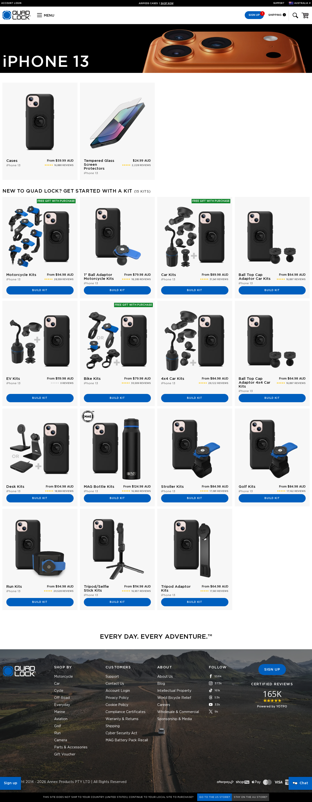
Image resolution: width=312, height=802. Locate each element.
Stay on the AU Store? (250, 797)
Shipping (275, 15)
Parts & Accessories (71, 747)
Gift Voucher (64, 754)
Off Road (62, 698)
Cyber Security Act (121, 733)
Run (57, 733)
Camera (60, 740)
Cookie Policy (117, 705)
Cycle (58, 691)
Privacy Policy (117, 698)
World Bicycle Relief (174, 698)
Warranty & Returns (122, 719)
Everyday (62, 705)
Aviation (61, 719)
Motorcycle (63, 676)
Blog (161, 683)
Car (57, 683)
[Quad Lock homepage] (16, 18)
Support (278, 3)
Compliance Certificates (126, 712)
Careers (163, 705)
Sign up (10, 783)
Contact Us (115, 683)
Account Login (118, 691)
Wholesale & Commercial (178, 712)
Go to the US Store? (214, 797)
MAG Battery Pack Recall (127, 740)
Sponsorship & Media (174, 719)
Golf (57, 726)
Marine (59, 712)
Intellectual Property (174, 691)
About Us (165, 676)
